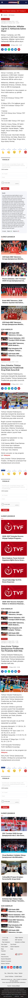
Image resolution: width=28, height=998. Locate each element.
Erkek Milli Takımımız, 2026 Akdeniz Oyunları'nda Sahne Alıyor (12, 302)
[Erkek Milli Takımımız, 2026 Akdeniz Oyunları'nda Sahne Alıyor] (14, 291)
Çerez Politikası (9, 976)
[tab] (5, 160)
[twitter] (5, 49)
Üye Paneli (13, 944)
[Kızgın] (25, 149)
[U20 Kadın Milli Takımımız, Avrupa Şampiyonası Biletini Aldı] (14, 247)
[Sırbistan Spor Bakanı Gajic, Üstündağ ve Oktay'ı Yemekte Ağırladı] (14, 889)
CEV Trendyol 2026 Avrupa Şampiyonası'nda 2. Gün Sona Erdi (13, 834)
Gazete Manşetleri (6, 959)
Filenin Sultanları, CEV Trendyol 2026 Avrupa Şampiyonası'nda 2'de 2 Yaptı (13, 280)
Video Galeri (4, 946)
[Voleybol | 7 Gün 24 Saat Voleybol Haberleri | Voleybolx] (14, 2)
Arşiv (11, 949)
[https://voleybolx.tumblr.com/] (17, 967)
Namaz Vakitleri (5, 963)
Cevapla (4, 231)
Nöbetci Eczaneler (6, 961)
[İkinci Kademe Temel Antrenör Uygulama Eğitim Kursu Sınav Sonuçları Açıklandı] (14, 549)
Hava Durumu (4, 956)
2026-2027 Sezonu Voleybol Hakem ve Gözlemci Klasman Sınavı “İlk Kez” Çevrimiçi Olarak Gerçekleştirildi (13, 603)
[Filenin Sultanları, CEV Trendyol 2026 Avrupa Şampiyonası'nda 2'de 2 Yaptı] (14, 269)
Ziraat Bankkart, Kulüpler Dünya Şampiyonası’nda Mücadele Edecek (14, 856)
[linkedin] (15, 49)
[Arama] (26, 2)
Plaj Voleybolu (6, 942)
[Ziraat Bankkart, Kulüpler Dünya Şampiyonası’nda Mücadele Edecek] (14, 846)
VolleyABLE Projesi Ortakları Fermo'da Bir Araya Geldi (12, 878)
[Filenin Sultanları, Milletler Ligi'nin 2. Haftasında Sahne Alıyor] (14, 61)
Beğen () (9, 231)
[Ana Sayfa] (1, 15)
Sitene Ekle (10, 973)
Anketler (3, 954)
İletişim (20, 973)
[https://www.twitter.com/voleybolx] (5, 967)
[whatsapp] (9, 49)
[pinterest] (19, 49)
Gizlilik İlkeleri (18, 976)
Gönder (5, 188)
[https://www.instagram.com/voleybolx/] (8, 967)
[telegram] (12, 49)
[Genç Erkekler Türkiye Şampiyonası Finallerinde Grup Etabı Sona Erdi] (14, 400)
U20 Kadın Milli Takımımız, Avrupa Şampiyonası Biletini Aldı (12, 258)
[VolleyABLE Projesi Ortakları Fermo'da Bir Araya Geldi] (14, 868)
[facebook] (2, 49)
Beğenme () (16, 231)
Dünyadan (5, 939)
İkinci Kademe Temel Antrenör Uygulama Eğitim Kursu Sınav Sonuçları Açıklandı (13, 559)
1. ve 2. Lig (5, 937)
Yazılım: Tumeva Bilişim (13, 986)
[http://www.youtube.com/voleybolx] (11, 967)
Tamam (21, 996)
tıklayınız (7, 455)
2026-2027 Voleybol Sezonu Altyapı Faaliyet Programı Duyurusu (12, 537)
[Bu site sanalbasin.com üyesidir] (19, 954)
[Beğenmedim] (20, 149)
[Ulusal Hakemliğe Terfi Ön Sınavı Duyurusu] (14, 570)
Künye (16, 973)
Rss (5, 973)
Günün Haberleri (14, 946)
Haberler (5, 15)
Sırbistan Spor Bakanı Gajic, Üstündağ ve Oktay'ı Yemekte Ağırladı (13, 900)
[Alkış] (9, 149)
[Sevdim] (14, 149)
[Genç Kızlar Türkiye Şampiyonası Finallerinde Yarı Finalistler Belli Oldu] (14, 683)
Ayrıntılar (17, 996)
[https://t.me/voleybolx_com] (20, 967)
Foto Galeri (4, 944)
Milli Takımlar (11, 15)
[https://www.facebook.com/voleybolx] (2, 967)
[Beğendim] (3, 149)
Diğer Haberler (19, 937)
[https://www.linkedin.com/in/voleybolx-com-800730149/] (14, 967)
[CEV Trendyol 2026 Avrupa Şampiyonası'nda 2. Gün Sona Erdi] (14, 824)
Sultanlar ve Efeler (20, 942)
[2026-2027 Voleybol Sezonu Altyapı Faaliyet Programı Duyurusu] (14, 527)
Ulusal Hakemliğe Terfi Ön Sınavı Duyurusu (11, 581)
